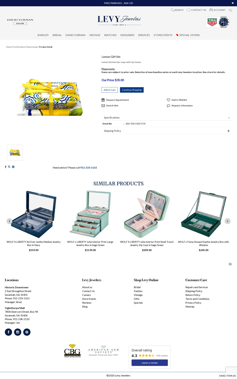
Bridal (57, 34)
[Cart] (230, 10)
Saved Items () (227, 375)
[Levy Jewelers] (119, 21)
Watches (110, 34)
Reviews (86, 302)
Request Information (182, 105)
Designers (127, 34)
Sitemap (189, 306)
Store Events (163, 34)
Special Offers (189, 34)
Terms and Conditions (197, 298)
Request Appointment (117, 99)
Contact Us (88, 290)
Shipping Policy (112, 130)
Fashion (138, 290)
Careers (86, 294)
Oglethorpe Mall (15, 307)
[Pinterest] (26, 332)
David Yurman (75, 34)
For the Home (19, 47)
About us (87, 287)
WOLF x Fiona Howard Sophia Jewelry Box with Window (203, 243)
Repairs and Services (196, 287)
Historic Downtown (16, 287)
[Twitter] (9, 166)
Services (144, 34)
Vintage (94, 34)
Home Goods (32, 47)
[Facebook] (5, 166)
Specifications (112, 117)
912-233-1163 (88, 167)
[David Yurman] (20, 21)
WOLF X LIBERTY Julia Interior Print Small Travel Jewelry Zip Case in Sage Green (146, 243)
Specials (138, 302)
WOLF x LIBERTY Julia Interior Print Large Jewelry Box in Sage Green (90, 243)
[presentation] (9, 221)
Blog (85, 306)
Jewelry (43, 34)
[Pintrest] (13, 166)
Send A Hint (112, 105)
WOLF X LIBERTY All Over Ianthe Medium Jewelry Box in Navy (34, 243)
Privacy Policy (193, 302)
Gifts (136, 298)
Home (9, 47)
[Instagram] (17, 332)
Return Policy (192, 294)
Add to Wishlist (179, 99)
